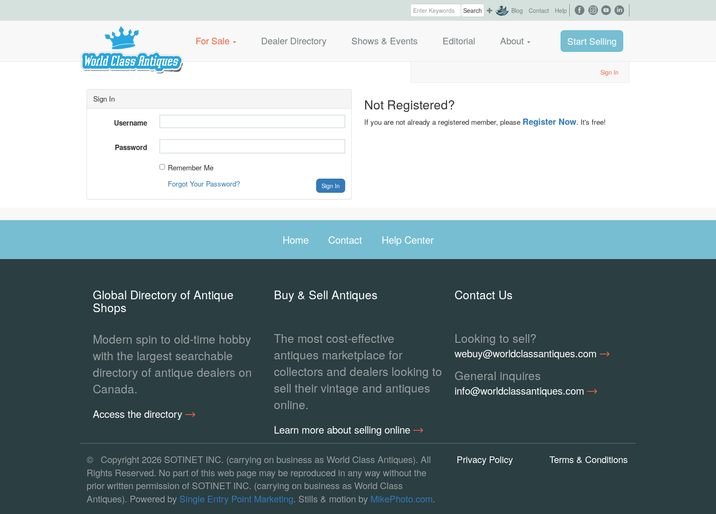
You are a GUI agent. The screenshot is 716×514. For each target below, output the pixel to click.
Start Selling (592, 40)
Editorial (459, 40)
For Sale (214, 40)
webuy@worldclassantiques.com (527, 353)
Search (472, 10)
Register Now (549, 121)
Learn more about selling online (343, 429)
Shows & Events (384, 40)
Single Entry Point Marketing (236, 498)
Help (561, 10)
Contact (539, 10)
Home (296, 239)
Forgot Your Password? (204, 183)
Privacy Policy (485, 459)
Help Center (408, 239)
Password (131, 147)
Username (130, 123)
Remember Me (190, 167)
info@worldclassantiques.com (521, 390)
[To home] (131, 40)
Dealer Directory (294, 40)
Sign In (609, 72)
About (513, 40)
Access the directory (139, 414)
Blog (517, 10)
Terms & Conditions (588, 459)
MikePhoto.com (401, 498)
